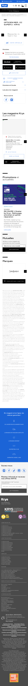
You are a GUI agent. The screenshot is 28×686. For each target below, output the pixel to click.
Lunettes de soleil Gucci (6, 548)
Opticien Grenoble (10, 642)
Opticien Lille (10, 641)
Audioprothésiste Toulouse (9, 645)
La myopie (3, 586)
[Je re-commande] (19, 6)
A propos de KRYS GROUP (7, 601)
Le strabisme (4, 589)
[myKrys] (16, 6)
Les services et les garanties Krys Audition (10, 577)
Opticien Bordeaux (8, 639)
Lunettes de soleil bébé (6, 546)
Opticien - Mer (5, 15)
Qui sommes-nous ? (5, 597)
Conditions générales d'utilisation (8, 608)
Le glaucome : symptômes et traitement (10, 590)
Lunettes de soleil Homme (7, 543)
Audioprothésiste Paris (17, 644)
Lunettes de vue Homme (6, 528)
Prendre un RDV (8, 1)
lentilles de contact (8, 652)
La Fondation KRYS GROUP (7, 602)
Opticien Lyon (22, 638)
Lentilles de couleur (5, 559)
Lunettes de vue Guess (6, 530)
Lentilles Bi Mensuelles (6, 561)
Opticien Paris (6, 638)
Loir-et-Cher (20, 14)
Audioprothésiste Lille (20, 645)
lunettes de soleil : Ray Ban (16, 663)
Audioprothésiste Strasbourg (9, 647)
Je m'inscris (14, 490)
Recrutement (4, 603)
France (14, 14)
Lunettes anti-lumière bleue (7, 534)
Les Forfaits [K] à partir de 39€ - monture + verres (12, 533)
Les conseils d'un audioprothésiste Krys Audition (12, 578)
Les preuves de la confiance (7, 598)
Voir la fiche (14, 156)
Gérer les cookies (5, 610)
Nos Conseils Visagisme (6, 584)
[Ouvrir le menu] (26, 6)
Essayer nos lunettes (15, 281)
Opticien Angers (21, 643)
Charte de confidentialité (6, 604)
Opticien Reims (14, 643)
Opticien (9, 14)
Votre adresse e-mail (10, 482)
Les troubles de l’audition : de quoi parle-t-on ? (11, 569)
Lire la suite (7, 230)
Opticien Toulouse (14, 638)
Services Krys (4, 585)
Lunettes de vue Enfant (6, 529)
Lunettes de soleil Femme (6, 542)
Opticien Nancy (8, 644)
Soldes (2, 551)
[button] (22, 6)
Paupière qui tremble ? (6, 591)
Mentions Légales (5, 605)
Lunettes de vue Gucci (6, 531)
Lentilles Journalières (5, 560)
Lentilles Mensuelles (5, 563)
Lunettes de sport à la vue (6, 535)
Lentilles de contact (5, 556)
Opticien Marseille (18, 642)
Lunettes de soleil (5, 541)
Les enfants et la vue (5, 587)
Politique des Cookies (6, 607)
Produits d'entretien (5, 564)
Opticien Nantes (16, 639)
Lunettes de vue (4, 525)
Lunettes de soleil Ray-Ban (7, 547)
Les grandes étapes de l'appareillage (9, 571)
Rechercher (14, 249)
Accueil (3, 14)
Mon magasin (21, 1)
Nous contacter (9, 621)
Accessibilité (4, 609)
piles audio (8, 653)
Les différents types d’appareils (8, 572)
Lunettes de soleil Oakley (6, 549)
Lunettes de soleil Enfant (6, 545)
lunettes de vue (15, 652)
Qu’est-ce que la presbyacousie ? (8, 576)
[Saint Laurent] (14, 271)
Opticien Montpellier (17, 641)
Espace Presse (4, 599)
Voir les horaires (14, 57)
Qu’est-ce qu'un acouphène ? (7, 573)
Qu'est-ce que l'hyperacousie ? (8, 574)
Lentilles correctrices (5, 558)
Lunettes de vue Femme (6, 527)
